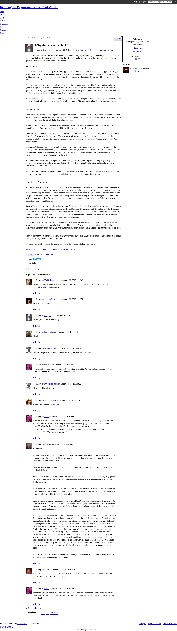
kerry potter (49, 332)
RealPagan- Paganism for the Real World (29, 7)
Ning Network (136, 71)
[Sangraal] (29, 51)
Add (119, 38)
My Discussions (46, 37)
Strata (46, 365)
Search (175, 2)
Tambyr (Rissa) (50, 400)
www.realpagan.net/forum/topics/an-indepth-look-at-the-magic (51, 249)
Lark (46, 444)
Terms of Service (170, 623)
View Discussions (105, 50)
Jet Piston (48, 569)
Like (31, 254)
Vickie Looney (50, 280)
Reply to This (32, 269)
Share (30, 259)
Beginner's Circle (87, 50)
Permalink (34, 280)
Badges (142, 623)
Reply (36, 293)
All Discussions (31, 37)
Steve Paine (134, 68)
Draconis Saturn (51, 348)
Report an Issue (154, 623)
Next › (54, 612)
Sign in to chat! (7, 627)
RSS (27, 619)
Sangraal (46, 50)
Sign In (143, 2)
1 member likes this (44, 254)
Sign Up (137, 2)
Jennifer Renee (50, 299)
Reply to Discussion (35, 608)
